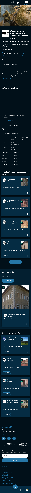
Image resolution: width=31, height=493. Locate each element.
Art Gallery (6, 193)
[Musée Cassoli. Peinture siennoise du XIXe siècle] (24, 182)
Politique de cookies (8, 483)
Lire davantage (7, 78)
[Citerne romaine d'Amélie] (24, 383)
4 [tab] (18, 24)
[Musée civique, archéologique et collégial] (24, 224)
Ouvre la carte (8, 121)
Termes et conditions (8, 472)
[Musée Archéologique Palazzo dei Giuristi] (24, 404)
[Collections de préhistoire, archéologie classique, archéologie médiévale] (24, 362)
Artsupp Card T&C (7, 478)
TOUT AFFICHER (7, 280)
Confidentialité (6, 480)
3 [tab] (16, 24)
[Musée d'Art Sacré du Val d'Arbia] (24, 203)
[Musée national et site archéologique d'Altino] (24, 341)
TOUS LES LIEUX (15, 262)
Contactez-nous (7, 467)
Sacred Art (6, 213)
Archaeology (7, 234)
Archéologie (6, 64)
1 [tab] (13, 24)
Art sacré (14, 64)
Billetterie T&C (6, 475)
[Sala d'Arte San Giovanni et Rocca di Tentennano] (24, 245)
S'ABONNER (15, 460)
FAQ (3, 469)
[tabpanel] (15, 15)
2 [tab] (15, 24)
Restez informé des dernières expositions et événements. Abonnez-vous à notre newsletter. (14, 451)
